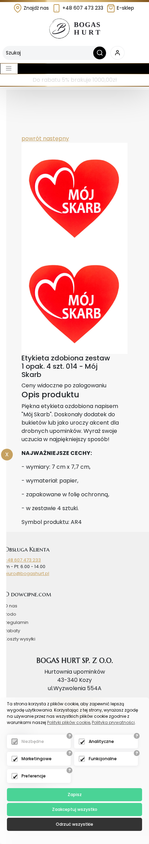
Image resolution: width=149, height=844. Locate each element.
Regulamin (16, 622)
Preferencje (33, 776)
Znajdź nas (35, 7)
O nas (10, 606)
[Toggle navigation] (9, 68)
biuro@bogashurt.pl (26, 573)
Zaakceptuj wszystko (74, 809)
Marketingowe (36, 759)
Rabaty (12, 630)
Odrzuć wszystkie (74, 824)
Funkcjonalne (103, 759)
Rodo (10, 614)
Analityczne (101, 741)
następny (55, 138)
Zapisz (75, 794)
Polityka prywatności (113, 722)
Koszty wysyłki (19, 639)
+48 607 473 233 (82, 7)
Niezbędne (32, 741)
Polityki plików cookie (68, 722)
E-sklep (124, 7)
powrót (31, 138)
